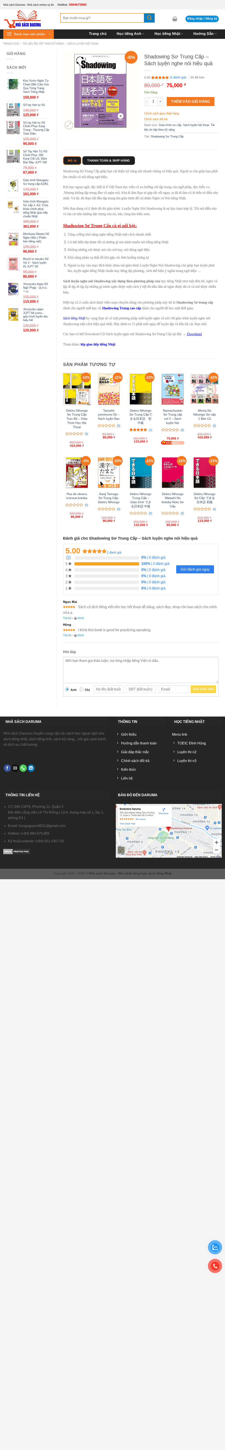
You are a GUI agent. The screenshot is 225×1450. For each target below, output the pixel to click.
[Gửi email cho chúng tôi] (15, 768)
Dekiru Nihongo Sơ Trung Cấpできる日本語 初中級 (140, 417)
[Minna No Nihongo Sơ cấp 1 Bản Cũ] (204, 389)
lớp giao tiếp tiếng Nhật (98, 344)
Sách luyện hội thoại (196, 125)
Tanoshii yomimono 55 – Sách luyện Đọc (109, 414)
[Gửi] (149, 18)
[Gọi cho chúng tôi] (23, 768)
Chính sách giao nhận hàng (161, 113)
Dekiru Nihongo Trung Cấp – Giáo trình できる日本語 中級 (140, 500)
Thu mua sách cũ (181, 41)
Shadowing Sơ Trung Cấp (167, 136)
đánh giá (114, 552)
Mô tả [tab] (72, 160)
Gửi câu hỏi (203, 689)
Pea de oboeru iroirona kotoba (76, 496)
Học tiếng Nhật (167, 34)
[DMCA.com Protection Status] (16, 851)
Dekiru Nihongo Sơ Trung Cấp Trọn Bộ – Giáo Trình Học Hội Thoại (77, 419)
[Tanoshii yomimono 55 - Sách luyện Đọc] (109, 389)
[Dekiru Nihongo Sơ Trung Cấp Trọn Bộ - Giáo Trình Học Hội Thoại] (77, 389)
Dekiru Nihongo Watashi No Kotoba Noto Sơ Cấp (172, 500)
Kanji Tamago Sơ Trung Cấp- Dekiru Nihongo (109, 498)
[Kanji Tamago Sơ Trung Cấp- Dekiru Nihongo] (109, 472)
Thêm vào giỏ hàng (190, 101)
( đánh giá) (178, 77)
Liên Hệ (213, 41)
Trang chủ (98, 34)
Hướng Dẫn (203, 34)
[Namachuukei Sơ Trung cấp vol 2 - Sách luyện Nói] (173, 389)
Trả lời (67, 618)
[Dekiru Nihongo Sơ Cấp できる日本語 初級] (204, 472)
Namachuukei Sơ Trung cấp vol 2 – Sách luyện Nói (172, 417)
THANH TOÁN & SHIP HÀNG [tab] (108, 160)
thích (81, 618)
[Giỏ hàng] (174, 19)
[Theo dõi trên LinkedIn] (31, 768)
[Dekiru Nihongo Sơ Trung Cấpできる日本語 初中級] (141, 389)
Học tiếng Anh (129, 34)
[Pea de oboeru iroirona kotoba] (77, 472)
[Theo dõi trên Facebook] (7, 768)
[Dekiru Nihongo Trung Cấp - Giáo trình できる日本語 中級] (141, 472)
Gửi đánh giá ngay (195, 569)
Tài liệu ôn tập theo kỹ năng (43, 43)
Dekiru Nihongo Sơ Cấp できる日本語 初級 (204, 498)
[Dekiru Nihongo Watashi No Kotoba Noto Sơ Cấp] (173, 472)
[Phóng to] (69, 125)
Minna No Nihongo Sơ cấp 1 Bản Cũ (204, 414)
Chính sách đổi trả (155, 119)
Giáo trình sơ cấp (170, 125)
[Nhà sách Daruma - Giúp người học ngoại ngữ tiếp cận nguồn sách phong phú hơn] (28, 19)
